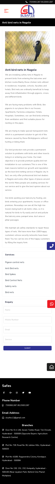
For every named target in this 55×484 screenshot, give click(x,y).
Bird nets (9, 292)
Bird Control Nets (13, 280)
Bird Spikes (10, 274)
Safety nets (10, 286)
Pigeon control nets (14, 262)
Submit (27, 348)
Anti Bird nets (12, 268)
